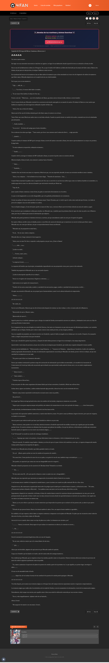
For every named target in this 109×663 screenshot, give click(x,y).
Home (11, 18)
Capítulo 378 (24, 635)
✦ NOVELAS (13, 13)
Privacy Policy (54, 654)
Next (95, 23)
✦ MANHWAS (22, 13)
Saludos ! (68, 5)
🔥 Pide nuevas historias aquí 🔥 (54, 42)
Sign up (95, 13)
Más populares (57, 5)
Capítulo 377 (24, 637)
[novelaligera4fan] (19, 5)
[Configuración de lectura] (4, 659)
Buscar (97, 5)
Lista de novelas (45, 5)
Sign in (89, 13)
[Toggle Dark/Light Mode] (97, 18)
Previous (94, 627)
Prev (89, 23)
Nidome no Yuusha (17, 18)
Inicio (36, 5)
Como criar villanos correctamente (29, 632)
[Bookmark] (94, 18)
